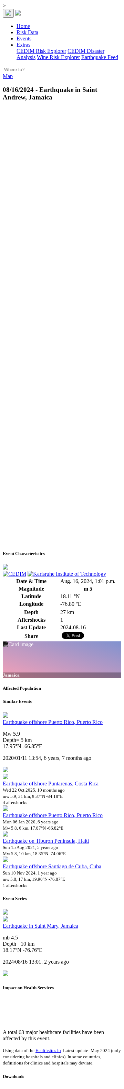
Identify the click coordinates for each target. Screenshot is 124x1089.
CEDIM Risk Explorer (41, 51)
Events (24, 38)
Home (23, 26)
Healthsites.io (48, 1050)
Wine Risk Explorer (58, 57)
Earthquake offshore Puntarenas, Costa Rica (51, 783)
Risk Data (27, 32)
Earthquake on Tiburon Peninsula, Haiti (46, 841)
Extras (23, 45)
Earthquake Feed (99, 57)
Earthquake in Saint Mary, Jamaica (40, 926)
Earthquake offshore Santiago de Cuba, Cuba (52, 866)
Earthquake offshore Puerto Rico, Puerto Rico (53, 722)
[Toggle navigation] (8, 13)
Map (8, 76)
